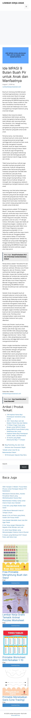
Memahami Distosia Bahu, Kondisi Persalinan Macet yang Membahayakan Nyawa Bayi (13, 496)
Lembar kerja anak (13, 2)
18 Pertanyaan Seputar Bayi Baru (16, 455)
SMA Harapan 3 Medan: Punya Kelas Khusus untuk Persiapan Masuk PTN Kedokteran (14, 489)
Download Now (15, 583)
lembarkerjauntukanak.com (11, 393)
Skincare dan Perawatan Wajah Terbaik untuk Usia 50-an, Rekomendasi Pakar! (13, 450)
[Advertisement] (15, 27)
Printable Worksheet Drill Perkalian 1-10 (13, 659)
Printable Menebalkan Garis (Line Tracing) (14, 698)
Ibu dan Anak (19, 445)
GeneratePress (15, 715)
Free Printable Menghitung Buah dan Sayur (14, 575)
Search (4, 464)
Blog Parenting (9, 445)
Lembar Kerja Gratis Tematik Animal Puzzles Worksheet (13, 617)
